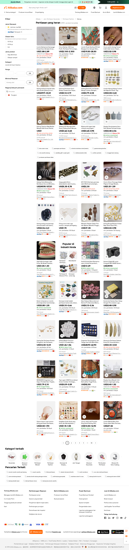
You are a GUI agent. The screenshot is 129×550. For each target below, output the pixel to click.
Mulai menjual (108, 499)
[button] (75, 7)
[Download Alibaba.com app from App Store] (103, 532)
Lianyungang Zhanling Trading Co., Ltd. (68, 353)
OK (30, 73)
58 (91, 443)
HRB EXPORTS (63, 55)
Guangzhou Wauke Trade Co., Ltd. (90, 195)
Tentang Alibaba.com (11, 491)
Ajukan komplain (84, 502)
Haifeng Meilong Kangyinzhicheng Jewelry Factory (113, 195)
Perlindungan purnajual (36, 506)
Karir (5, 506)
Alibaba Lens (15, 532)
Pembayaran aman (35, 495)
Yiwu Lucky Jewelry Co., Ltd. (45, 62)
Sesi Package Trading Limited (90, 352)
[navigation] (19, 231)
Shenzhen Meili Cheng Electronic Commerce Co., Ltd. (46, 197)
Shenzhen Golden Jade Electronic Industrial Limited (113, 274)
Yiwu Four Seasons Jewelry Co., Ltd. (46, 232)
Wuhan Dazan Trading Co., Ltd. (113, 59)
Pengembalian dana (85, 506)
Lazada (64, 541)
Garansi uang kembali (35, 499)
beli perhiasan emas (31, 481)
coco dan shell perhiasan (101, 472)
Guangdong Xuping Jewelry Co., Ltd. (46, 349)
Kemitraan (107, 510)
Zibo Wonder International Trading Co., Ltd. (113, 141)
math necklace (83, 472)
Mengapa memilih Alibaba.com (13, 495)
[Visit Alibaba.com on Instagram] (117, 518)
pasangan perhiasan (59, 148)
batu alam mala (43, 148)
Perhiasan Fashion (68, 19)
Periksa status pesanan (111, 502)
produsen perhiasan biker (46, 157)
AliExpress (36, 541)
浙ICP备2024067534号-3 (116, 547)
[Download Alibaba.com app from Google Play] (118, 532)
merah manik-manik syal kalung (18, 472)
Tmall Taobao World (55, 541)
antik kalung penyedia (59, 476)
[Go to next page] (95, 443)
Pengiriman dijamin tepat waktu (38, 502)
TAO (80, 541)
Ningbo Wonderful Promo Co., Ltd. (68, 235)
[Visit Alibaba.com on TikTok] (125, 518)
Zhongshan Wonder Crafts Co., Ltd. (90, 138)
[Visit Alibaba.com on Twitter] (113, 518)
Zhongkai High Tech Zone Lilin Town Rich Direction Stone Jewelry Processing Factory (68, 195)
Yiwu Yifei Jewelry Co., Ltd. (45, 139)
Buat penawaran (59, 499)
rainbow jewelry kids (81, 153)
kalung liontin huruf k (95, 476)
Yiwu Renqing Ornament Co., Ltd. (46, 274)
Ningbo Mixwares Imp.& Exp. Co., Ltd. (46, 393)
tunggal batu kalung (112, 153)
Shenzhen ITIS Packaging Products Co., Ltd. (113, 312)
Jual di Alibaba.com (110, 495)
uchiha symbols (97, 153)
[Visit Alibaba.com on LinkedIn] (109, 518)
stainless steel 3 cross (77, 476)
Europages (93, 541)
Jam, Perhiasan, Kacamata (51, 19)
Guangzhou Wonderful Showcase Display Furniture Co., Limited (90, 235)
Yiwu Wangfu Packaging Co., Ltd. (68, 100)
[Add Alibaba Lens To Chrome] (36, 532)
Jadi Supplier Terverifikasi (112, 506)
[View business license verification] (83, 547)
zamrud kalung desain (15, 476)
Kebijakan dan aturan (35, 514)
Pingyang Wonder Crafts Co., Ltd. (113, 100)
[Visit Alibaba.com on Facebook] (105, 518)
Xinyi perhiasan (50, 472)
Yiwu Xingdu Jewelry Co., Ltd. (90, 100)
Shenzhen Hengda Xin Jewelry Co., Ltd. (113, 235)
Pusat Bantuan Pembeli (86, 495)
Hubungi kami (83, 499)
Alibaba (38, 19)
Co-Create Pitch (9, 499)
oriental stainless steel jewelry (79, 148)
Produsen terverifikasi (61, 495)
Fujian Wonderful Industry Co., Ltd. (68, 309)
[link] (126, 531)
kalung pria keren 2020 (113, 476)
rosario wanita (36, 472)
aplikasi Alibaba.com (88, 532)
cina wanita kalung (44, 153)
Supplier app (56, 532)
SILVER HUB (85, 55)
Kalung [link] (79, 19)
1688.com (44, 541)
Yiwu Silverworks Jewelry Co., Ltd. (46, 314)
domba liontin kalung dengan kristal (37, 476)
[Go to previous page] (63, 443)
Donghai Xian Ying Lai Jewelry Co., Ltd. (90, 272)
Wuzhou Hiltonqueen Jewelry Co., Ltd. (90, 312)
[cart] (100, 8)
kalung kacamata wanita (50, 481)
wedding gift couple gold (62, 153)
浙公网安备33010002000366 (97, 547)
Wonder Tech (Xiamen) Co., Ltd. (113, 353)
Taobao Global (72, 541)
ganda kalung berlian (100, 148)
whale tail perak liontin (67, 472)
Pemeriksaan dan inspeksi (37, 510)
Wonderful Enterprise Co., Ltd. (68, 138)
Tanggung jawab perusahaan (13, 502)
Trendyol (86, 541)
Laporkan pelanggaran (86, 516)
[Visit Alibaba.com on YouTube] (121, 518)
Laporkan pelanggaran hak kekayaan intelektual (87, 511)
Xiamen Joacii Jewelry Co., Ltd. (46, 97)
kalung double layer (14, 481)
